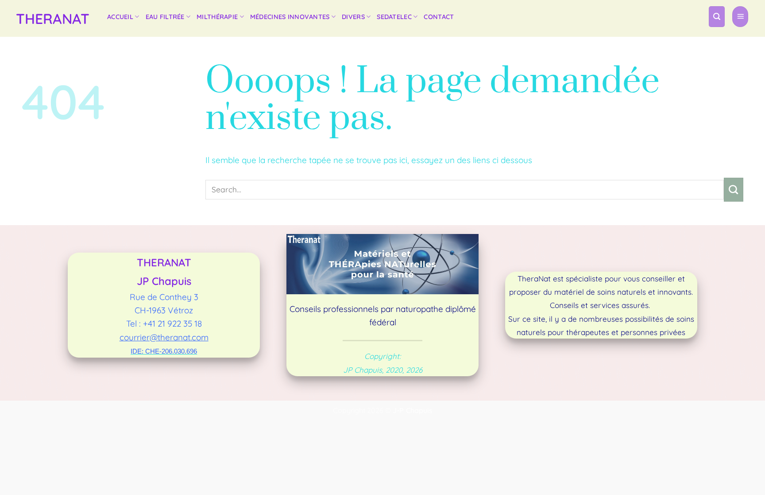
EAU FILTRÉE (165, 17)
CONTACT (439, 17)
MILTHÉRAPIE (217, 17)
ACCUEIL (120, 17)
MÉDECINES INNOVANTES (290, 17)
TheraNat (52, 19)
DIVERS (353, 17)
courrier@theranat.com (164, 337)
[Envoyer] (733, 190)
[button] (717, 16)
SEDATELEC (394, 17)
